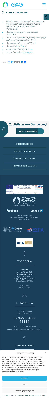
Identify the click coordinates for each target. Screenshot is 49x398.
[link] (13, 5)
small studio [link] (35, 217)
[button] (45, 353)
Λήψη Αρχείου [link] (21, 46)
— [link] (31, 49)
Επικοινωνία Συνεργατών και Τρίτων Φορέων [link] (24, 329)
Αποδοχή (24, 378)
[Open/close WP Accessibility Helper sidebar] (46, 17)
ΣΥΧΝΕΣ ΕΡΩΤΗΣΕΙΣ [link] (24, 144)
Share (4, 62)
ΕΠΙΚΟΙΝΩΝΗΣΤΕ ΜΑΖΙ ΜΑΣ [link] (25, 166)
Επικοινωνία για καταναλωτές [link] (24, 327)
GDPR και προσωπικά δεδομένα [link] (35, 395)
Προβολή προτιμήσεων (24, 390)
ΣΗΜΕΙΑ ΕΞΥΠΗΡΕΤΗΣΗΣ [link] (24, 151)
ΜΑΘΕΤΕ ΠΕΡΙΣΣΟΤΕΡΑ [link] (28, 131)
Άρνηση (24, 384)
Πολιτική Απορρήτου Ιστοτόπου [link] (13, 395)
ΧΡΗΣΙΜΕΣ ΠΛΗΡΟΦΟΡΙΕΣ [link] (24, 158)
